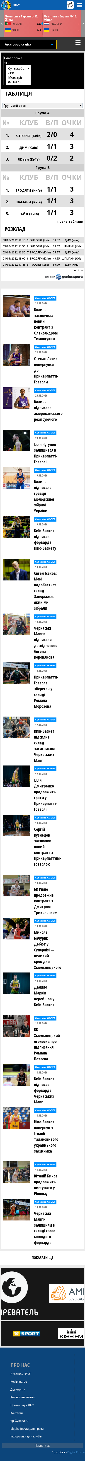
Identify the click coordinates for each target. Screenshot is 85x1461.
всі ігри (78, 270)
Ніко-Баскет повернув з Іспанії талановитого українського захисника (46, 1136)
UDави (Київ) (29, 159)
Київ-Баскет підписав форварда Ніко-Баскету (45, 539)
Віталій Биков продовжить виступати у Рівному (46, 1184)
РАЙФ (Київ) (29, 214)
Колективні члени (22, 1397)
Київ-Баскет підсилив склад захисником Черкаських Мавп (44, 745)
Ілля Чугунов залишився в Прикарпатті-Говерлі (45, 453)
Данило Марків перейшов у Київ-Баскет (44, 995)
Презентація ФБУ (22, 1405)
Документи (17, 1389)
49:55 (56, 258)
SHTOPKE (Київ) (28, 136)
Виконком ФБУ (20, 1374)
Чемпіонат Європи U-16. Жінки (21, 18)
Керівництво (18, 1381)
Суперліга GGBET (45, 298)
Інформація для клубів (26, 1436)
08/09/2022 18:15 (14, 240)
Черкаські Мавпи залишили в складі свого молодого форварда (44, 1228)
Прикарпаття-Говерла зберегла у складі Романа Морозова (46, 691)
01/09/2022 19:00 (14, 258)
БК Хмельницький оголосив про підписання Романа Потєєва (47, 1044)
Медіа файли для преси (27, 1428)
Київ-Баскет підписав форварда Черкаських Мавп (44, 1090)
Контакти (16, 1413)
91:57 (56, 240)
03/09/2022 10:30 (14, 252)
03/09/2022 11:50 (14, 246)
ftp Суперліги (19, 1420)
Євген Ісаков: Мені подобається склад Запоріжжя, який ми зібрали (45, 590)
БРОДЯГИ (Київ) (28, 190)
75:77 (56, 252)
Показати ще (42, 1445)
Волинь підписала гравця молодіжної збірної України (44, 496)
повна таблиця (70, 221)
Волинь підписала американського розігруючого (47, 410)
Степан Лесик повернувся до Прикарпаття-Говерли (46, 370)
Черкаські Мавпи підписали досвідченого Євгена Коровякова (45, 642)
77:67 (56, 246)
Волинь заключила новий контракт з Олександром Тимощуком (46, 324)
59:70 (56, 265)
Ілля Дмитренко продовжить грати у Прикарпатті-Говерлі (45, 794)
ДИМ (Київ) (28, 147)
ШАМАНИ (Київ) (29, 202)
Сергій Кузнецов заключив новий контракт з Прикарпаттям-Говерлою (47, 846)
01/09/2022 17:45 (14, 265)
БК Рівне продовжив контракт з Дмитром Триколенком (45, 900)
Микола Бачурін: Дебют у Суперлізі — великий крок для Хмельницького (47, 949)
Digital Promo (76, 1452)
